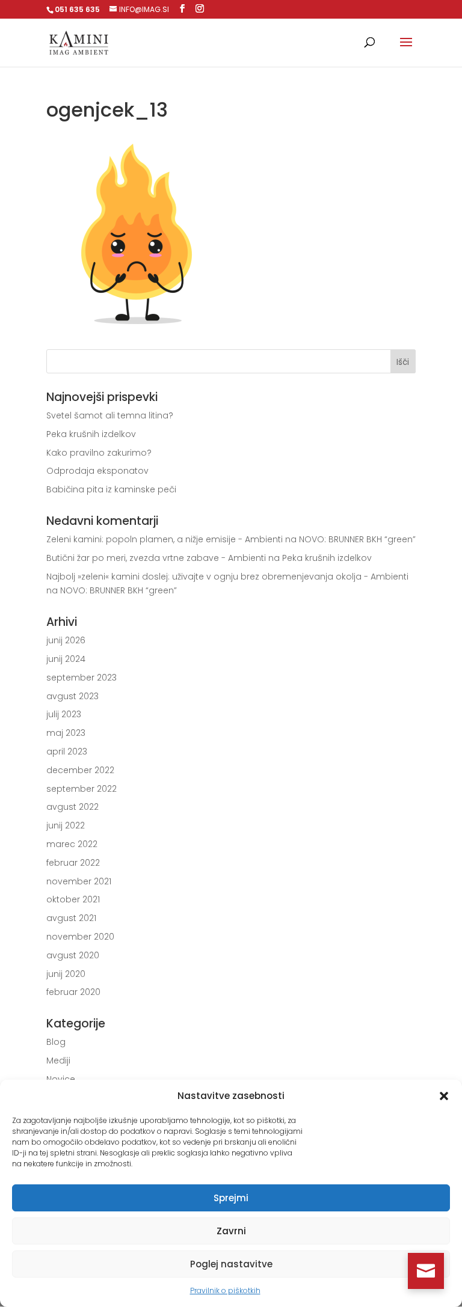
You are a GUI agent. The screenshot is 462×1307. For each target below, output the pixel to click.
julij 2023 (63, 714)
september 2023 (81, 678)
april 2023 (66, 751)
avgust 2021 (71, 918)
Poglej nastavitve (231, 1264)
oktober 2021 (73, 899)
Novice (60, 1079)
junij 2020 (65, 974)
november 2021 (78, 881)
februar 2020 (73, 992)
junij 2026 (65, 640)
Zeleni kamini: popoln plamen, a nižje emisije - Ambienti (164, 539)
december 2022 (80, 770)
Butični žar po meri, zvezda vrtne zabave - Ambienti (156, 558)
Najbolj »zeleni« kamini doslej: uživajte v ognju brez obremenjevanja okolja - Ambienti (227, 577)
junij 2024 (65, 659)
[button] (444, 1096)
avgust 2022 (72, 807)
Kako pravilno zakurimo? (99, 453)
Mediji (58, 1060)
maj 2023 (65, 733)
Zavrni (231, 1231)
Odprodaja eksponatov (97, 471)
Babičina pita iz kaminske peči (111, 489)
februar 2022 (73, 863)
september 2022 (81, 789)
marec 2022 (71, 844)
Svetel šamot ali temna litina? (109, 415)
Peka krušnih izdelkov (91, 434)
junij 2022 (65, 825)
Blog (56, 1042)
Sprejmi (231, 1198)
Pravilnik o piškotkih (225, 1290)
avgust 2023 (72, 696)
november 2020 (80, 937)
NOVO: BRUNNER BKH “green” (357, 539)
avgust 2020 (72, 955)
